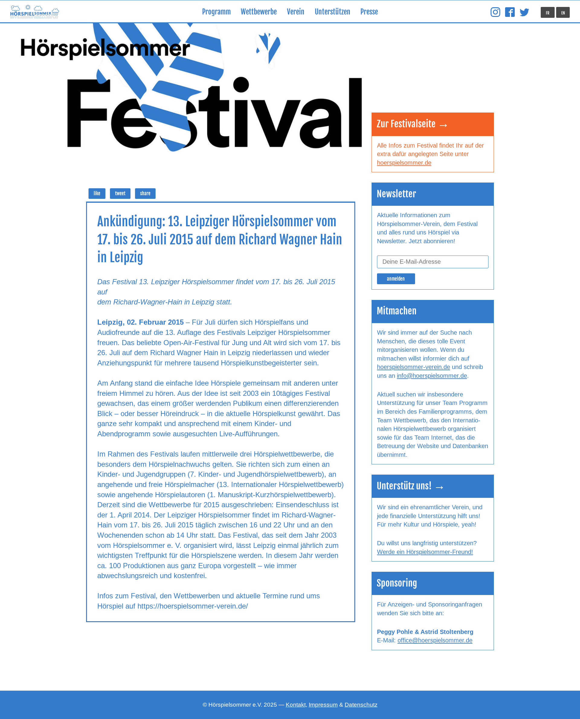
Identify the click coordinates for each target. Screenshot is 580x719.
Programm (216, 12)
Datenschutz (361, 705)
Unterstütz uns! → (411, 486)
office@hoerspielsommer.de (435, 640)
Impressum (323, 705)
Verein (295, 12)
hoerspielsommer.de (404, 162)
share (145, 193)
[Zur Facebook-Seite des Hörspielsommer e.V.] (510, 12)
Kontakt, (296, 705)
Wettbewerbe (259, 12)
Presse (369, 12)
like (97, 193)
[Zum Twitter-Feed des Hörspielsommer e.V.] (524, 12)
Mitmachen (397, 311)
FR (547, 13)
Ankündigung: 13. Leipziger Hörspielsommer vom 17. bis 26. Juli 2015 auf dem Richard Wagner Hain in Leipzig (219, 239)
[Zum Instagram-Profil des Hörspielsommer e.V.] (495, 12)
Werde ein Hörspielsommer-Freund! (425, 552)
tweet (120, 193)
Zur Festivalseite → (413, 123)
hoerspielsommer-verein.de (413, 367)
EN (563, 13)
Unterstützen (332, 12)
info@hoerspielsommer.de (432, 375)
